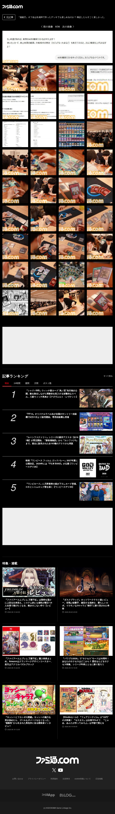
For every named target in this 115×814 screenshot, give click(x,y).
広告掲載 (99, 778)
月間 (36, 383)
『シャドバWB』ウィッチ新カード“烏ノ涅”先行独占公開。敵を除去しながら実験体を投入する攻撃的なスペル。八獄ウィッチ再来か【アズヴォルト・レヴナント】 (52, 393)
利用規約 (54, 778)
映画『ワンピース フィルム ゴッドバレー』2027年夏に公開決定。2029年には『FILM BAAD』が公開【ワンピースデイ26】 (52, 463)
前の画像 (48, 26)
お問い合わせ (17, 778)
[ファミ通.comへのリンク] (12, 6)
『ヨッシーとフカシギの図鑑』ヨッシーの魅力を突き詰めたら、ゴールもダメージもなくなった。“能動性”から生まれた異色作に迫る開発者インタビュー (28, 721)
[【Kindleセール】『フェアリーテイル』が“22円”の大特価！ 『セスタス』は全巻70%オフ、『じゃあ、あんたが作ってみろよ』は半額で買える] (86, 700)
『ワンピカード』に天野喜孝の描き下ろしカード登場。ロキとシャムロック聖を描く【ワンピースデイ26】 (52, 485)
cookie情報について (83, 778)
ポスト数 (47, 383)
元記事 (9, 17)
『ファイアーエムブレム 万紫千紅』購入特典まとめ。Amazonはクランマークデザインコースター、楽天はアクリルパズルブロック (29, 661)
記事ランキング (15, 376)
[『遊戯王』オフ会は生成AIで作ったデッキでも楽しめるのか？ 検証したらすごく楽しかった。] (15, 78)
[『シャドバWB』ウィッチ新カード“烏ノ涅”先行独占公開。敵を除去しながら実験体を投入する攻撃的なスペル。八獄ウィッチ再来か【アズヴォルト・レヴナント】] (96, 398)
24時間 (17, 383)
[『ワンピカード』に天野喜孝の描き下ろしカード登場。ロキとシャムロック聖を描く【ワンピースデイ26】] (96, 491)
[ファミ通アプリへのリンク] (48, 795)
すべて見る (108, 376)
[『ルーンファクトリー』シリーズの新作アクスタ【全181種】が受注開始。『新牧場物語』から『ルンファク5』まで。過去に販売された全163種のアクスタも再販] (96, 445)
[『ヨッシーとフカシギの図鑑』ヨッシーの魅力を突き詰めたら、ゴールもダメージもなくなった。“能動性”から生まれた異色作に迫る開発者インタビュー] (28, 700)
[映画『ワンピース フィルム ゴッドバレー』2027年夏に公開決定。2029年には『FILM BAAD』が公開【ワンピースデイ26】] (96, 468)
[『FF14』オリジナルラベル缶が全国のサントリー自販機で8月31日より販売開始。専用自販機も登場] (96, 421)
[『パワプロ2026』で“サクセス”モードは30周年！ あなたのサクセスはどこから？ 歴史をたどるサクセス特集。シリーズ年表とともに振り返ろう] (86, 641)
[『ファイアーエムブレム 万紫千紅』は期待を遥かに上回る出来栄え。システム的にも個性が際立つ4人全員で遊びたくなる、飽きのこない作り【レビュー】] (28, 582)
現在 (7, 383)
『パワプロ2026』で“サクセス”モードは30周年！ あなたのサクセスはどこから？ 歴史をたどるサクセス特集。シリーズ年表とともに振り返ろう (85, 661)
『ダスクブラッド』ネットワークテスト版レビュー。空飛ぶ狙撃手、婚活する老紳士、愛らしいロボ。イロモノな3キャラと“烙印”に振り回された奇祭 (85, 604)
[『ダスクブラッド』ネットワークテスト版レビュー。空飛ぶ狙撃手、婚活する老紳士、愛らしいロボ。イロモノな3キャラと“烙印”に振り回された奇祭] (86, 582)
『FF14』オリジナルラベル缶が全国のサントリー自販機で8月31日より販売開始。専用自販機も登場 (51, 415)
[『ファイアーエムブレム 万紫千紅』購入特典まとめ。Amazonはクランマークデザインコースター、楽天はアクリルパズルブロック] (28, 641)
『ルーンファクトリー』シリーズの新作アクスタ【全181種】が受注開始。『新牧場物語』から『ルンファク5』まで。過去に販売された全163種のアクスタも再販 (52, 440)
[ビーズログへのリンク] (67, 795)
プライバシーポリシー (37, 778)
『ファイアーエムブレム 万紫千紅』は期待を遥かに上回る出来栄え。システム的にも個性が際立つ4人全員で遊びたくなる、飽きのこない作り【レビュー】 (28, 604)
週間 (27, 383)
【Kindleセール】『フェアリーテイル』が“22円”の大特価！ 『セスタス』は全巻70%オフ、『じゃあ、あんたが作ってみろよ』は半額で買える (85, 720)
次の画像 (67, 26)
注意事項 (66, 778)
